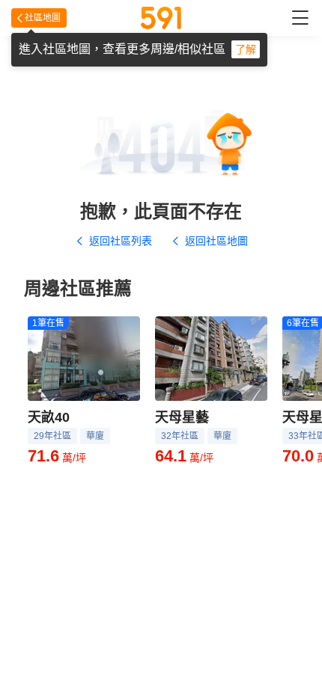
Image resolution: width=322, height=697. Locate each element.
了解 (245, 49)
